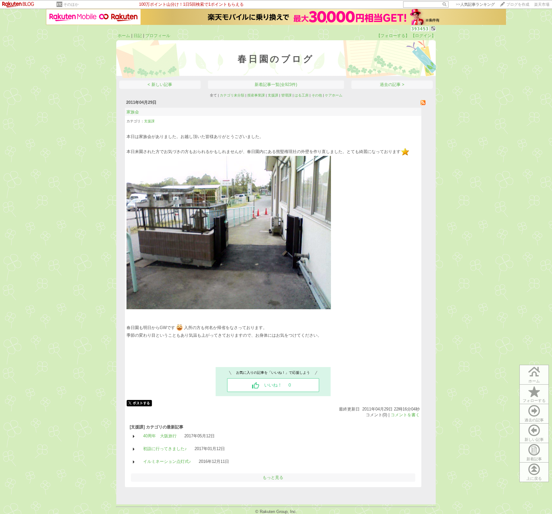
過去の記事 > (392, 84)
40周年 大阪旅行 (160, 435)
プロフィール (157, 35)
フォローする (534, 400)
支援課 (273, 95)
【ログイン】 (423, 35)
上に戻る (534, 478)
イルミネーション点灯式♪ (167, 461)
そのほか (71, 4)
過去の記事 (534, 420)
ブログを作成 (517, 4)
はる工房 (302, 95)
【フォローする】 (393, 35)
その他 (316, 95)
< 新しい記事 (160, 84)
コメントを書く (405, 414)
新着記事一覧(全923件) (276, 84)
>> (475, 4)
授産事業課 (256, 95)
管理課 (286, 95)
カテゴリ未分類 (232, 95)
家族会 (132, 112)
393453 (420, 29)
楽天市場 (541, 4)
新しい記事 (534, 439)
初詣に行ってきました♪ (165, 448)
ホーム (124, 35)
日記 (138, 35)
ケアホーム (333, 95)
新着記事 (534, 459)
